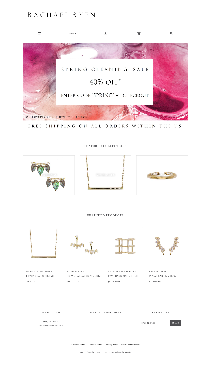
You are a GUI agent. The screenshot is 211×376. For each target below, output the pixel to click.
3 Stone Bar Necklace (40, 276)
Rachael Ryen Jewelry (40, 271)
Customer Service (78, 344)
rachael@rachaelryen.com (51, 325)
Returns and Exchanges (130, 344)
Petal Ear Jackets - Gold (84, 276)
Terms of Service (95, 344)
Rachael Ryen (75, 271)
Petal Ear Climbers (162, 276)
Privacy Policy (112, 344)
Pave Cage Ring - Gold (123, 276)
